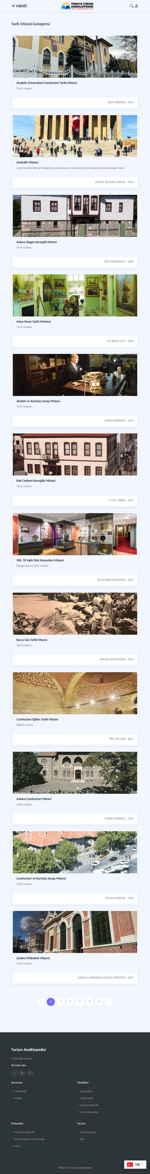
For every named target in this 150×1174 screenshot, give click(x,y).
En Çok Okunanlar (89, 1112)
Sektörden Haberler (24, 1132)
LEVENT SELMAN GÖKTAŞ (110, 182)
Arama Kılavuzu (88, 1132)
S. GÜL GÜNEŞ (117, 500)
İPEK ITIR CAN (117, 739)
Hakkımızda (20, 1091)
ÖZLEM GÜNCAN (115, 898)
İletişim (18, 1098)
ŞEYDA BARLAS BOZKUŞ (111, 580)
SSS (82, 1139)
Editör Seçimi (87, 1098)
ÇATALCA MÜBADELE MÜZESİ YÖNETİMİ (101, 977)
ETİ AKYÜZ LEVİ (116, 341)
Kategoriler (86, 1091)
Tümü (17, 1146)
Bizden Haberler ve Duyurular (29, 1139)
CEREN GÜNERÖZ (114, 420)
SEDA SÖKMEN (116, 102)
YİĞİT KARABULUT (114, 261)
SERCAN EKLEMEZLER (112, 659)
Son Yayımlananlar (89, 1105)
